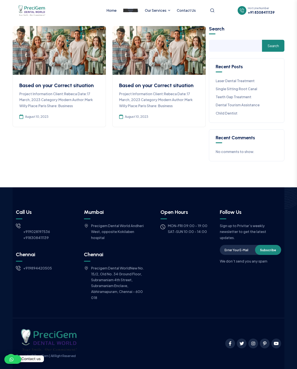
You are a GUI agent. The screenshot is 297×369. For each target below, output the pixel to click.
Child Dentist (226, 113)
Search (216, 29)
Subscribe (268, 250)
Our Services (155, 10)
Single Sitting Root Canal (236, 88)
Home (112, 10)
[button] (12, 359)
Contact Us (186, 10)
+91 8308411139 (261, 12)
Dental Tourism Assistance (238, 105)
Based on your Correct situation (56, 85)
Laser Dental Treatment (235, 80)
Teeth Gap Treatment (233, 97)
